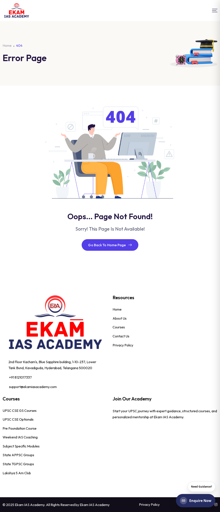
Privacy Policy (123, 345)
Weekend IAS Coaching (20, 437)
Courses (119, 327)
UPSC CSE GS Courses (20, 410)
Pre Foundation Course (20, 428)
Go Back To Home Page (107, 245)
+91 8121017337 (20, 377)
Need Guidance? (201, 486)
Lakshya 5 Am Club (17, 473)
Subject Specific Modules (21, 446)
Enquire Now (200, 500)
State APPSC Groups (18, 455)
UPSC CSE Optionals (18, 419)
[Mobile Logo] (17, 10)
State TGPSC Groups (18, 464)
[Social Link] (215, 504)
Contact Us (121, 336)
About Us (120, 318)
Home (117, 309)
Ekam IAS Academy (95, 505)
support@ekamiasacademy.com (33, 387)
